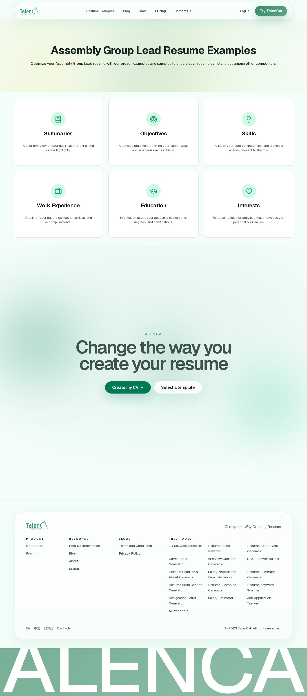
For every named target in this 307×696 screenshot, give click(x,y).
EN (28, 628)
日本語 (48, 628)
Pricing (160, 11)
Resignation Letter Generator (182, 600)
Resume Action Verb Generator (262, 548)
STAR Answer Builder (263, 559)
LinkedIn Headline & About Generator (183, 574)
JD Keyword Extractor (185, 546)
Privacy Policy (129, 553)
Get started (35, 546)
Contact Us (182, 11)
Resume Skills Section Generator (185, 587)
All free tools (178, 611)
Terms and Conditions (135, 546)
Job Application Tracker (259, 600)
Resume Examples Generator (222, 587)
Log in (244, 11)
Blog (126, 11)
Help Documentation (84, 546)
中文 (37, 628)
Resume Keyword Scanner (260, 587)
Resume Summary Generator (261, 574)
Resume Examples (100, 11)
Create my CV (125, 387)
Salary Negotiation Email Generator (222, 574)
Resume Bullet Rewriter (219, 548)
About (73, 561)
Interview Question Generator (222, 561)
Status (74, 569)
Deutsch (63, 628)
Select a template (178, 387)
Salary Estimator (220, 598)
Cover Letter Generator (178, 561)
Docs (143, 11)
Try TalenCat (271, 11)
